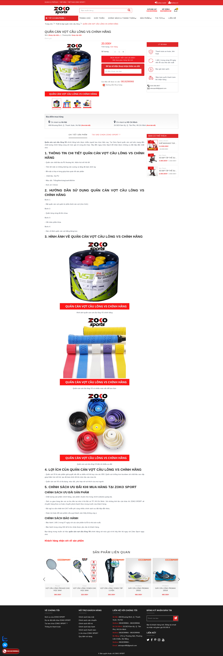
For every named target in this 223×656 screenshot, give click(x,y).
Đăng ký (174, 3)
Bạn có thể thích (157, 136)
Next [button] (179, 579)
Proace (57, 586)
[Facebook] (151, 640)
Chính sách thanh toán (87, 630)
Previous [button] (44, 579)
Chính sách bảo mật (86, 617)
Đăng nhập (161, 3)
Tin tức (159, 18)
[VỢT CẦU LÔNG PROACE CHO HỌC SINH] (57, 570)
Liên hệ (172, 18)
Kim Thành (162, 155)
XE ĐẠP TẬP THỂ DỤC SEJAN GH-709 (167, 171)
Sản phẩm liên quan (111, 552)
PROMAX (138, 586)
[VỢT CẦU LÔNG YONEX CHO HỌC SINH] (84, 570)
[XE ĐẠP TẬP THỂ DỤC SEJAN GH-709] (152, 171)
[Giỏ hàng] (175, 11)
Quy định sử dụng (85, 636)
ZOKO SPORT (163, 141)
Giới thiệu (99, 18)
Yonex (84, 586)
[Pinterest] (155, 640)
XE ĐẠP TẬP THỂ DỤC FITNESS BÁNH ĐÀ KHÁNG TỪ (167, 158)
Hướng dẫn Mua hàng (113, 85)
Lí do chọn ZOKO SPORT (88, 633)
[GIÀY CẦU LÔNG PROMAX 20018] (165, 570)
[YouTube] (163, 640)
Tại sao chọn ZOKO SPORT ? (56, 623)
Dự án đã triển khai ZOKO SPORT (58, 620)
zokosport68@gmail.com (158, 88)
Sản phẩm (145, 18)
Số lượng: (105, 51)
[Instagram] (159, 640)
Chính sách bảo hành (87, 627)
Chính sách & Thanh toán (121, 18)
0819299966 (127, 81)
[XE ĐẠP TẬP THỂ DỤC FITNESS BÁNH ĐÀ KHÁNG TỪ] (152, 158)
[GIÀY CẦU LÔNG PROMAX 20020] (138, 570)
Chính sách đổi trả (86, 623)
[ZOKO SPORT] (61, 10)
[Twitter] (148, 640)
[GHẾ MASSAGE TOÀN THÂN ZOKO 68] (152, 145)
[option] (72, 69)
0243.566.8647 (155, 86)
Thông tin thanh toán (53, 627)
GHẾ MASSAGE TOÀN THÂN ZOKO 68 (167, 143)
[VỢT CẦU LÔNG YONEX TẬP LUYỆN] (111, 570)
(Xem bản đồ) (85, 125)
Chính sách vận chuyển (88, 620)
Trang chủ (85, 18)
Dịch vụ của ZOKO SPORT (55, 617)
